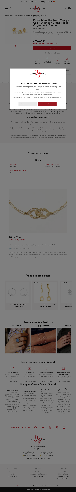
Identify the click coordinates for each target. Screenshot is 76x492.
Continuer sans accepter (38, 80)
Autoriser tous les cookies (47, 104)
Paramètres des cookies (27, 104)
